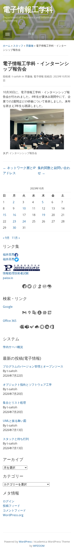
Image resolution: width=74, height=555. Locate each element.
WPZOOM (39, 545)
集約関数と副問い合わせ (54, 170)
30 (14, 228)
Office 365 (9, 321)
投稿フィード (11, 506)
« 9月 (6, 238)
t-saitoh (16, 76)
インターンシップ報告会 (23, 153)
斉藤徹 (29, 45)
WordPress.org (13, 515)
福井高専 (8, 254)
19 (43, 215)
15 (4, 215)
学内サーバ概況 (13, 347)
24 (24, 221)
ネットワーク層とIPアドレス (19, 170)
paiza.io (8, 278)
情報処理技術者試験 (16, 273)
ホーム (6, 45)
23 (14, 221)
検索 (66, 34)
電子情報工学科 (28, 9)
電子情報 (39, 76)
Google (8, 307)
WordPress (25, 541)
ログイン (8, 501)
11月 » (16, 238)
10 (24, 208)
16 (14, 215)
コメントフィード (14, 510)
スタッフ (18, 45)
